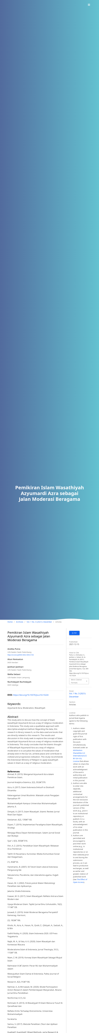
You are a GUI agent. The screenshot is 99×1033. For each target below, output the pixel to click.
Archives (19, 622)
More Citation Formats (76, 681)
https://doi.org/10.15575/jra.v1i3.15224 (30, 695)
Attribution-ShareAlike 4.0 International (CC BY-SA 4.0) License (80, 755)
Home (10, 622)
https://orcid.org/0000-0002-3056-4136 (20, 655)
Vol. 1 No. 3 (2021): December (39, 622)
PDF (75, 633)
